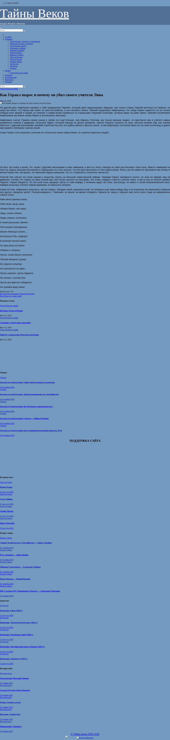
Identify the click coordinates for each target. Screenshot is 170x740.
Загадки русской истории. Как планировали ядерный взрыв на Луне (31, 430)
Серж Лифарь (6, 499)
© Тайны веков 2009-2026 (85, 734)
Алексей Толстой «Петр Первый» (15, 690)
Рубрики (8, 39)
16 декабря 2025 (7, 548)
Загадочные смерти (18, 46)
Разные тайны (16, 62)
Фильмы (8, 75)
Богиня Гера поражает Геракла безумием (17, 294)
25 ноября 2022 (6, 683)
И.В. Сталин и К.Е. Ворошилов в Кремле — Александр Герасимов (30, 591)
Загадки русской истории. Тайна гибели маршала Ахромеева (27, 382)
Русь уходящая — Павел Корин (14, 555)
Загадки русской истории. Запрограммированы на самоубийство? (29, 394)
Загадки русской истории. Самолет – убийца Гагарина (24, 418)
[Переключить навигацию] (1, 28)
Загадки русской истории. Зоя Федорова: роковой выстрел (26, 406)
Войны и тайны (16, 55)
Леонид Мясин (6, 511)
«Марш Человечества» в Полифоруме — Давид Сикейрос (26, 543)
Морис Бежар (6, 487)
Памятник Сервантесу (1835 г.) (14, 659)
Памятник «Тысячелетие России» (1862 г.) (19, 623)
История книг (11, 77)
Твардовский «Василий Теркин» (14, 678)
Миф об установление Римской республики (19, 335)
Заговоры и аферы (18, 48)
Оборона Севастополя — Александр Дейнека (20, 567)
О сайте (8, 37)
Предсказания (16, 53)
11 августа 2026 (6, 615)
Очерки (13, 68)
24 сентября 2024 (7, 387)
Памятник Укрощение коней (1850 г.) (16, 635)
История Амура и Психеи (11, 311)
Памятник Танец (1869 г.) (11, 611)
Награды (13, 66)
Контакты (9, 80)
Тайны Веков (34, 13)
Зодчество (14, 64)
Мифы (7, 71)
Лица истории (16, 59)
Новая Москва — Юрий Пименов (15, 579)
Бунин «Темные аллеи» (10, 702)
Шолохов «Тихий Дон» (10, 714)
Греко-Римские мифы (19, 73)
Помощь (8, 82)
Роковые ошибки (17, 50)
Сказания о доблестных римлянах (15, 323)
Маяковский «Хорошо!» (11, 726)
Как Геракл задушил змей (11, 296)
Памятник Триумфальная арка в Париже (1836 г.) (22, 647)
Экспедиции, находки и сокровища (25, 41)
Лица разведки (16, 57)
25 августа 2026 (6, 492)
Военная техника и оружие (21, 44)
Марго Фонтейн (7, 523)
